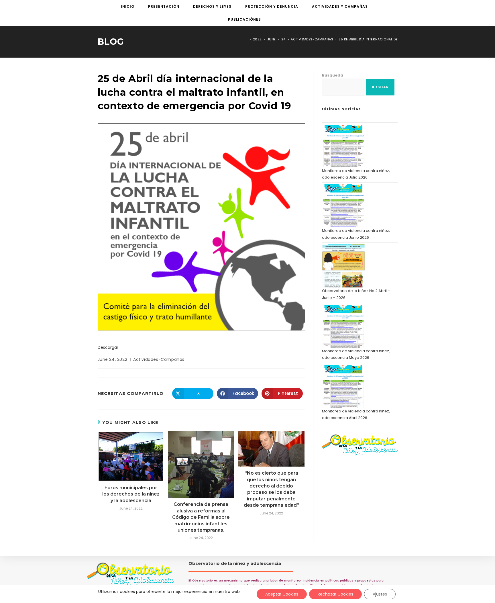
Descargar (108, 347)
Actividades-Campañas (158, 359)
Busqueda (332, 75)
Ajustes (380, 594)
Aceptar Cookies (281, 594)
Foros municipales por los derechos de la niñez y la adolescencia (131, 494)
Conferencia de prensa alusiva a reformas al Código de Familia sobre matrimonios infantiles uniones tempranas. (201, 517)
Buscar (380, 87)
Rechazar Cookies (335, 594)
